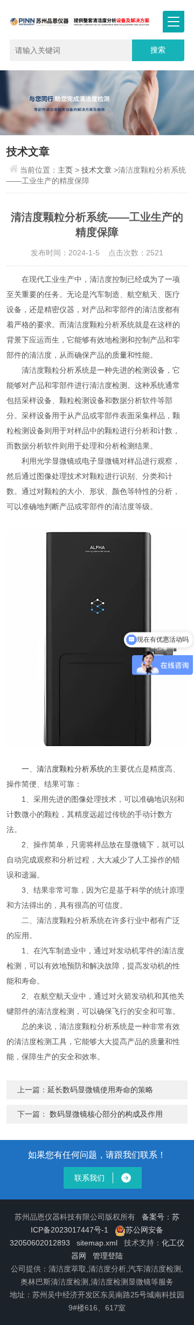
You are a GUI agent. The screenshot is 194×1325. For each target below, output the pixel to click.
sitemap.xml (97, 1242)
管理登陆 (108, 1255)
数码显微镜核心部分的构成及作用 (106, 1114)
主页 (65, 170)
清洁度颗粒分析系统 (71, 768)
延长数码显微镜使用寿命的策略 (100, 1089)
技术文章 (96, 170)
